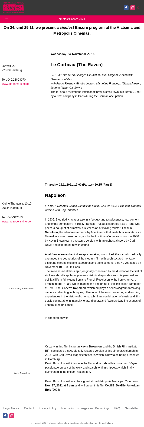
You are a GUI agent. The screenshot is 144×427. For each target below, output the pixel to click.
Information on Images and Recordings (85, 408)
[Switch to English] (35, 7)
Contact (29, 408)
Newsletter (131, 408)
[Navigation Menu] (7, 19)
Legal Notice (11, 408)
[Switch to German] (30, 7)
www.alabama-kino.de (16, 83)
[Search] (138, 7)
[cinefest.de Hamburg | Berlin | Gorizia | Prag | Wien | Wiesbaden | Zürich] (13, 7)
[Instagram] (132, 7)
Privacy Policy (47, 408)
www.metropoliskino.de (16, 221)
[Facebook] (126, 7)
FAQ (117, 408)
